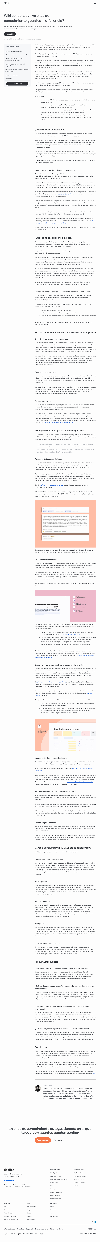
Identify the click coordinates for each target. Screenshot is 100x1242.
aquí (94, 1074)
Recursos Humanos (79, 1182)
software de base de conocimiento (52, 485)
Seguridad (29, 1229)
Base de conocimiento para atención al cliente (58, 422)
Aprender (6, 1210)
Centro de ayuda (55, 1195)
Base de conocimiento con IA (58, 1179)
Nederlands (33, 1234)
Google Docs (54, 1216)
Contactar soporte (55, 1198)
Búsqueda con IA (55, 1176)
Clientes (29, 1216)
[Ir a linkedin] (95, 1222)
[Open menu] (95, 3)
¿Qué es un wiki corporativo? (13, 51)
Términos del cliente (56, 1229)
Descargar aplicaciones (10, 1216)
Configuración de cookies (88, 1233)
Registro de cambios (56, 1192)
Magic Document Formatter (71, 634)
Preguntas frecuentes (11, 75)
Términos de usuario (41, 1229)
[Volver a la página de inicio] (6, 3)
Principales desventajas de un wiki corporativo (15, 65)
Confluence (53, 1210)
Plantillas (6, 1206)
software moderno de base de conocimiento (51, 682)
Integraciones (54, 1182)
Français (12, 1234)
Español (19, 1234)
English (6, 1234)
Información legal (9, 1229)
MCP (51, 1185)
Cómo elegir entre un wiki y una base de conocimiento (16, 70)
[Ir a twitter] (92, 1222)
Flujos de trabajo (9, 1213)
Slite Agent (53, 1173)
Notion (52, 1206)
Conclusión (8, 78)
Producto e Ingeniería (80, 1176)
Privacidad (20, 1229)
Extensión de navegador (11, 1219)
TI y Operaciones (78, 1173)
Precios (52, 1189)
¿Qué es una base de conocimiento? (16, 55)
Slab (51, 1219)
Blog (28, 1210)
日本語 (41, 1234)
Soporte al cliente (79, 1179)
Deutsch (26, 1234)
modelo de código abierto (65, 194)
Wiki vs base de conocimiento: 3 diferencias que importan (14, 59)
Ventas (76, 1185)
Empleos (29, 1213)
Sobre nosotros (31, 1206)
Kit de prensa (31, 1219)
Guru (51, 1213)
